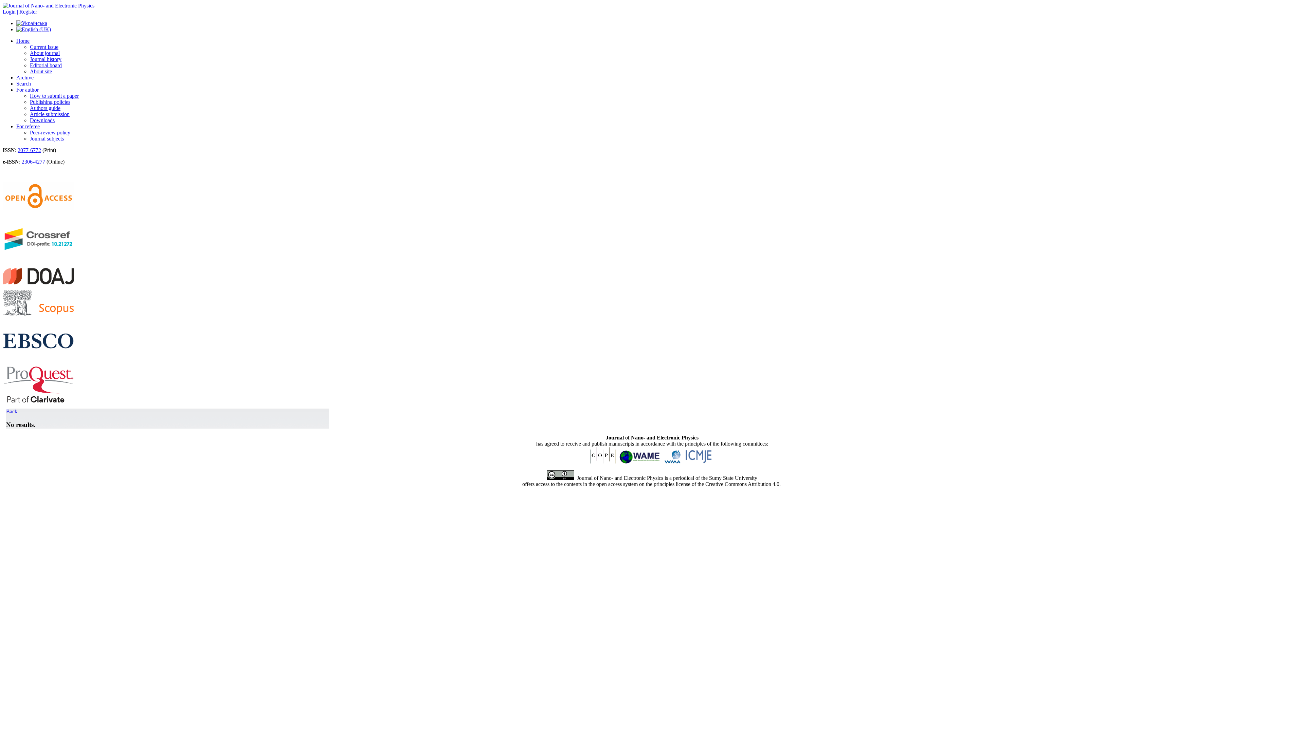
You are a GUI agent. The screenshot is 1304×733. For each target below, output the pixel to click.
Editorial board (46, 65)
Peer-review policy (50, 132)
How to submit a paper (54, 96)
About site (41, 71)
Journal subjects (47, 139)
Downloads (42, 120)
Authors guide (45, 108)
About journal (45, 53)
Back (11, 411)
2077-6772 (29, 150)
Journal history (45, 59)
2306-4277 (33, 162)
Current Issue (44, 47)
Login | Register (20, 12)
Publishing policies (50, 102)
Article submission (50, 114)
